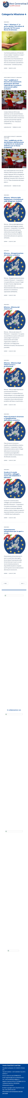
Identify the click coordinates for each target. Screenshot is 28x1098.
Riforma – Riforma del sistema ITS (11, 308)
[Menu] (25, 4)
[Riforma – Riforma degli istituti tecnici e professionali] (14, 377)
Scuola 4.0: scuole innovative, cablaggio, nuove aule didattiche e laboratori (12, 474)
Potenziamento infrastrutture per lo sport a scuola (13, 531)
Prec (5, 583)
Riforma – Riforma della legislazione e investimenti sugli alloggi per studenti (13, 199)
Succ (22, 583)
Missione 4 (6, 22)
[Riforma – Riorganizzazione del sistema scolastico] (14, 266)
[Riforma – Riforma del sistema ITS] (14, 320)
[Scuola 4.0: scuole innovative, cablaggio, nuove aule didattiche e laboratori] (14, 488)
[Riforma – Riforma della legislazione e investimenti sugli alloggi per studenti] (14, 212)
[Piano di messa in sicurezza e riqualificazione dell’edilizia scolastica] (14, 431)
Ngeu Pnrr (6, 137)
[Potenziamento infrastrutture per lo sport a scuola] (14, 544)
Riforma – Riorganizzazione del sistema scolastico (13, 254)
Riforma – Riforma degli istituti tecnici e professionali (12, 364)
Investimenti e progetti (10, 77)
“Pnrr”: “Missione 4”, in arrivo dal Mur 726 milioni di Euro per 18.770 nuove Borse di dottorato (14, 27)
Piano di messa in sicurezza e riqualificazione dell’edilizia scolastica (14, 418)
